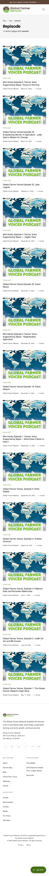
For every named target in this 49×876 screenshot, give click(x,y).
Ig (18, 746)
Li (25, 746)
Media (5, 811)
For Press (7, 815)
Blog (4, 20)
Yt (32, 746)
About (5, 763)
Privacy (21, 845)
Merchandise (8, 802)
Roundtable (30, 763)
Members (6, 820)
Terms (28, 845)
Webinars (6, 781)
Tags (10, 20)
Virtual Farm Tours (10, 776)
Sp (39, 746)
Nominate (30, 775)
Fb (12, 746)
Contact (6, 806)
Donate (5, 797)
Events (5, 785)
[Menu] (43, 9)
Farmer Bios (7, 767)
